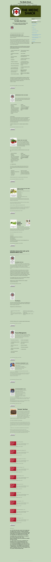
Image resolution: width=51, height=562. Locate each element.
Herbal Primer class (34, 39)
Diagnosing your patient (34, 32)
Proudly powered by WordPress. (21, 560)
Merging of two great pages (34, 23)
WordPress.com (31, 560)
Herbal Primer (33, 41)
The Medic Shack (25, 2)
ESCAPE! (33, 27)
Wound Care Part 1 (34, 25)
